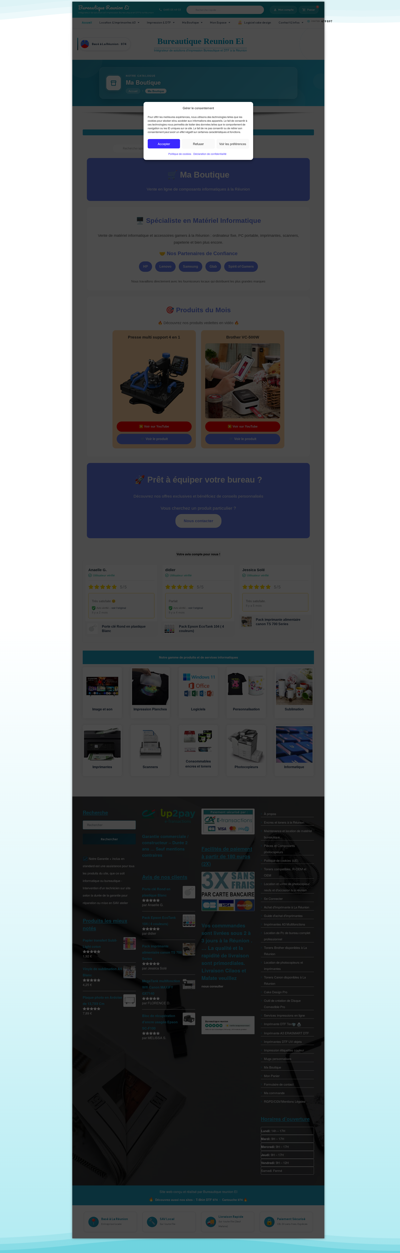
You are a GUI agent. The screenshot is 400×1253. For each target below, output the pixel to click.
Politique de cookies (179, 154)
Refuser (198, 144)
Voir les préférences (232, 144)
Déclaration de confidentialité (209, 154)
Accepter (164, 144)
